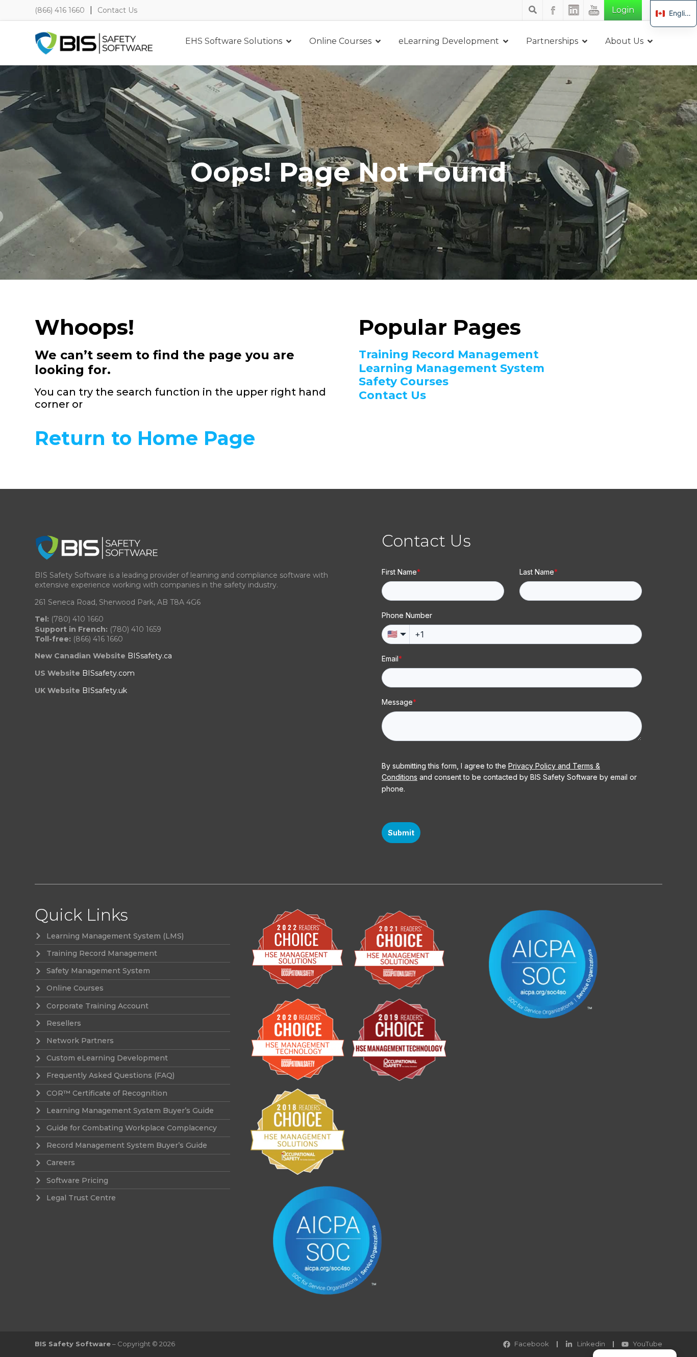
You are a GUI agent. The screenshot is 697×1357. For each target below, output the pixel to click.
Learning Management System (451, 368)
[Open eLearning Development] (506, 41)
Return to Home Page (145, 438)
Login (623, 10)
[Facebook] (553, 10)
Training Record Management (449, 354)
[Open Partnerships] (585, 41)
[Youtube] (594, 10)
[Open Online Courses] (378, 41)
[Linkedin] (573, 10)
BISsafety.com (108, 673)
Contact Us (117, 10)
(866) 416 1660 (60, 10)
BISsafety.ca (150, 655)
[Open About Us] (650, 41)
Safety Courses (404, 381)
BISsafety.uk (104, 690)
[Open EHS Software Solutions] (289, 41)
